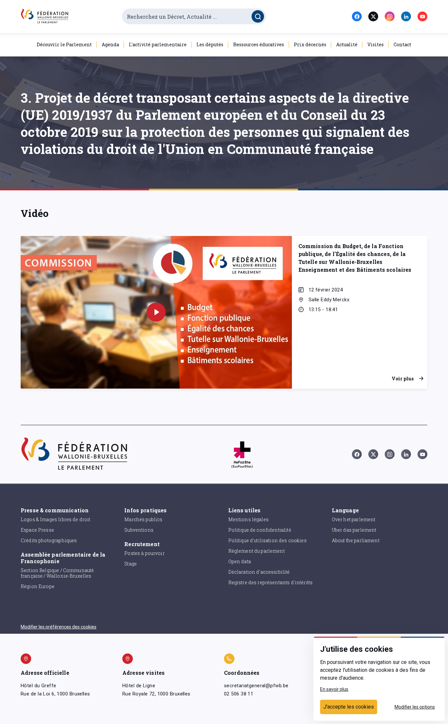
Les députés (209, 44)
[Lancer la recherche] (258, 16)
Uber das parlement (354, 530)
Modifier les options (415, 707)
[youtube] (422, 16)
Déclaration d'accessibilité (259, 572)
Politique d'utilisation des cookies (267, 540)
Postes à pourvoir (144, 553)
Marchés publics (143, 519)
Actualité (346, 44)
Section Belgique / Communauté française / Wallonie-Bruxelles (57, 573)
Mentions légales (248, 519)
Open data (239, 561)
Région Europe (37, 586)
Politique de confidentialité (259, 530)
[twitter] (373, 16)
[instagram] (390, 16)
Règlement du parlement (256, 551)
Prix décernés (310, 44)
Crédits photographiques (49, 540)
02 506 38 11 (238, 694)
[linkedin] (406, 16)
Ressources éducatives (258, 44)
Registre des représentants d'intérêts (270, 582)
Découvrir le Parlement (64, 44)
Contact (402, 44)
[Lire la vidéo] (156, 312)
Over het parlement (354, 519)
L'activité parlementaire (158, 44)
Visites (375, 44)
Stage (130, 564)
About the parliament (355, 540)
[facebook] (357, 16)
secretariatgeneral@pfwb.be (256, 686)
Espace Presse (37, 530)
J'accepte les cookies (348, 707)
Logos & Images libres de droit (56, 519)
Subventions (138, 530)
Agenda (110, 44)
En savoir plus (334, 689)
